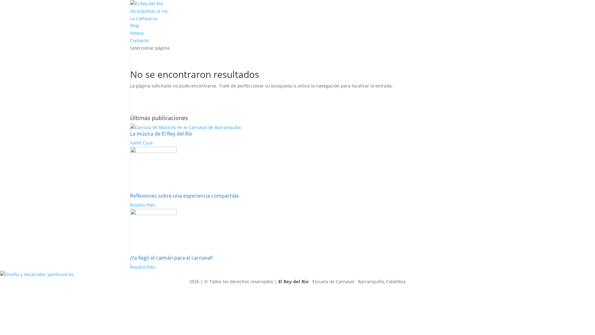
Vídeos (137, 33)
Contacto (139, 40)
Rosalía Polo (142, 205)
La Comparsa (143, 18)
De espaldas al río (148, 11)
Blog (134, 26)
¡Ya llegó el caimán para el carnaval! (171, 257)
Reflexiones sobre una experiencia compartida (184, 195)
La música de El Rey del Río (161, 133)
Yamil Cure (141, 143)
